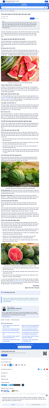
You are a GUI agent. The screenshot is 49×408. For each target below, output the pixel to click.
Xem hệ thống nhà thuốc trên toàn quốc (24, 344)
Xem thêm (8, 301)
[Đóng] (1, 1)
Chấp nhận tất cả (36, 404)
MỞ (46, 1)
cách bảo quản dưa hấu (19, 280)
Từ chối (13, 404)
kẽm (16, 90)
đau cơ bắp (10, 109)
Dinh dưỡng (7, 319)
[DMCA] (14, 385)
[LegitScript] (27, 385)
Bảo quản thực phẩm (15, 319)
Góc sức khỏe (6, 10)
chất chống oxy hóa (8, 99)
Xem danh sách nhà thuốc (24, 347)
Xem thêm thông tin (6, 316)
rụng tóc (5, 117)
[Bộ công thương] (4, 385)
